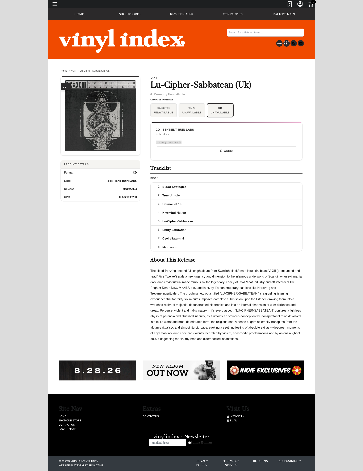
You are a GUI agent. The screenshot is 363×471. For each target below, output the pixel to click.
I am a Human (201, 442)
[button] (130, 14)
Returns (260, 461)
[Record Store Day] (286, 43)
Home (63, 70)
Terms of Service (231, 463)
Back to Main (284, 14)
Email (233, 420)
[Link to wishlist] (290, 5)
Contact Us (233, 14)
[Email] (300, 43)
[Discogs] (279, 43)
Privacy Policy (202, 463)
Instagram (237, 416)
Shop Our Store (70, 420)
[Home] (122, 40)
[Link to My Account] (300, 5)
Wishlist (228, 150)
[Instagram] (293, 43)
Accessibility (290, 461)
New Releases (181, 14)
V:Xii (73, 70)
